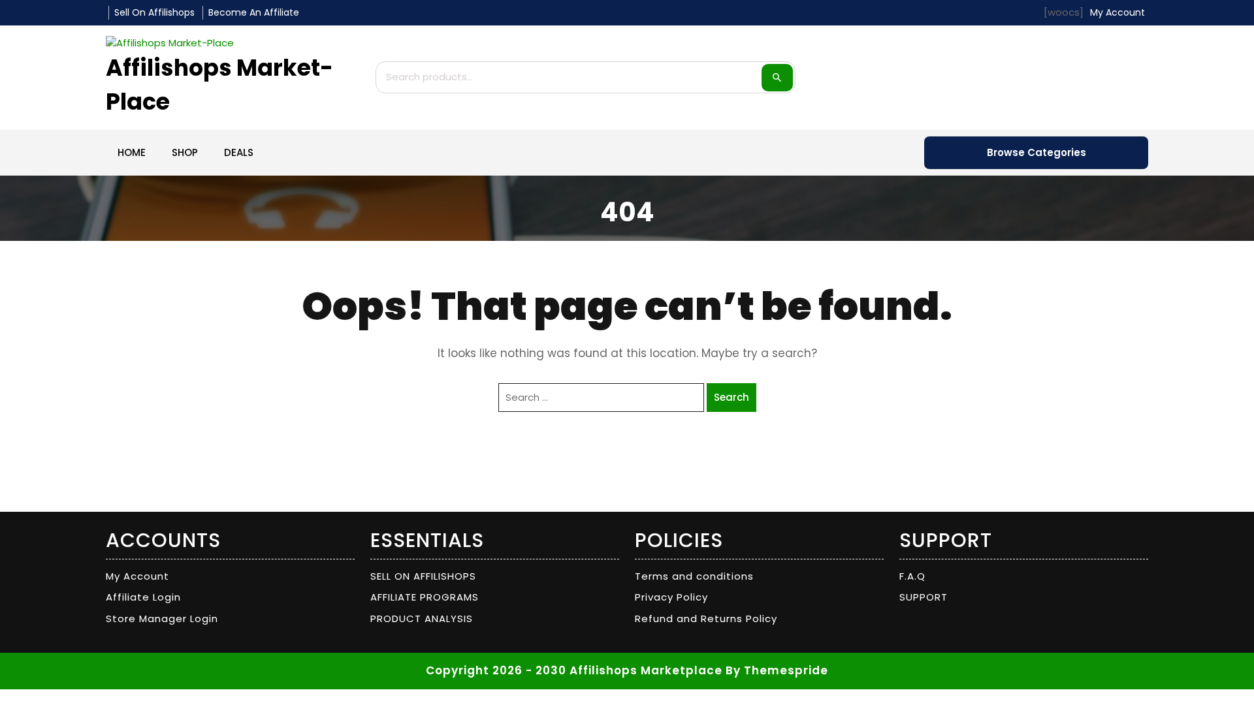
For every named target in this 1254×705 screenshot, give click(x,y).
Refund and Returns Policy (706, 618)
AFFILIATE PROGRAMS (424, 597)
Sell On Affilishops (154, 12)
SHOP (185, 152)
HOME (132, 152)
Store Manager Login (162, 618)
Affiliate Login (143, 597)
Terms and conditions (694, 576)
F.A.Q (912, 576)
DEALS (238, 152)
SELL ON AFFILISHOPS (423, 576)
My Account (137, 576)
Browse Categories (1036, 152)
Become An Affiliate (253, 12)
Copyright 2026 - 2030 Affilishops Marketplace (574, 670)
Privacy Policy (671, 597)
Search (777, 77)
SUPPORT (923, 597)
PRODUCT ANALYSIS (421, 618)
